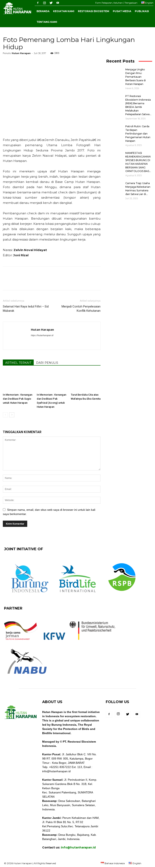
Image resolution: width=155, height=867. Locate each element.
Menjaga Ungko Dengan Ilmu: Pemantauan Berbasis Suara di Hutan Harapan (135, 76)
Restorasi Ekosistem (93, 11)
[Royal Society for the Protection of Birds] (122, 595)
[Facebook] (38, 3)
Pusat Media (122, 11)
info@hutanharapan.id (78, 847)
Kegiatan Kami (63, 11)
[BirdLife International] (78, 595)
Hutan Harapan (21, 53)
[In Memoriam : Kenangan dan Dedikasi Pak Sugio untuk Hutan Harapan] (17, 381)
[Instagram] (44, 3)
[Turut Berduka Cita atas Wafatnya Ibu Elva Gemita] (86, 381)
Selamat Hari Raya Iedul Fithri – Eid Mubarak (26, 309)
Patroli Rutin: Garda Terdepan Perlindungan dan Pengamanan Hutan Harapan (137, 133)
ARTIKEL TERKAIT (18, 363)
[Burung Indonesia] (29, 595)
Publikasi (142, 11)
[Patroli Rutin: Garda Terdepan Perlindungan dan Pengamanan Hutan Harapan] (114, 130)
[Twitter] (51, 3)
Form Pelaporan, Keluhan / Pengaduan (116, 2)
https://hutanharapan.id (42, 335)
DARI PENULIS (47, 363)
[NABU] (27, 676)
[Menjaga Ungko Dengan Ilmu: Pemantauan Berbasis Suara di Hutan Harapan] (114, 73)
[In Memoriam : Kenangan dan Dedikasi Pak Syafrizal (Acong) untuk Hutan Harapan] (51, 381)
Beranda (43, 11)
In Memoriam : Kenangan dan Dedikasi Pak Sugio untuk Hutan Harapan (17, 398)
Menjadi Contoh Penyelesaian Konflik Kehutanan (81, 309)
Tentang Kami (47, 21)
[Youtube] (58, 3)
